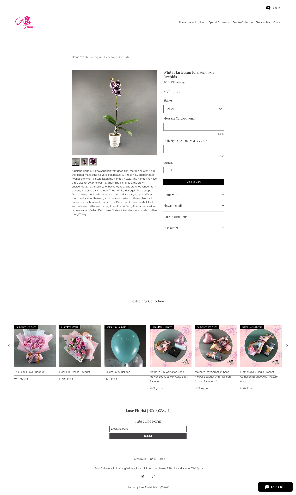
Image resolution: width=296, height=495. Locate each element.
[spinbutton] (171, 170)
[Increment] (176, 170)
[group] (148, 358)
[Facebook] (148, 476)
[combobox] (193, 109)
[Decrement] (166, 170)
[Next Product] (287, 345)
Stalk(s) (169, 100)
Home (75, 57)
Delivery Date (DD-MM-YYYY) (185, 141)
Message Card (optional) (179, 118)
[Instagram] (143, 476)
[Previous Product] (9, 345)
